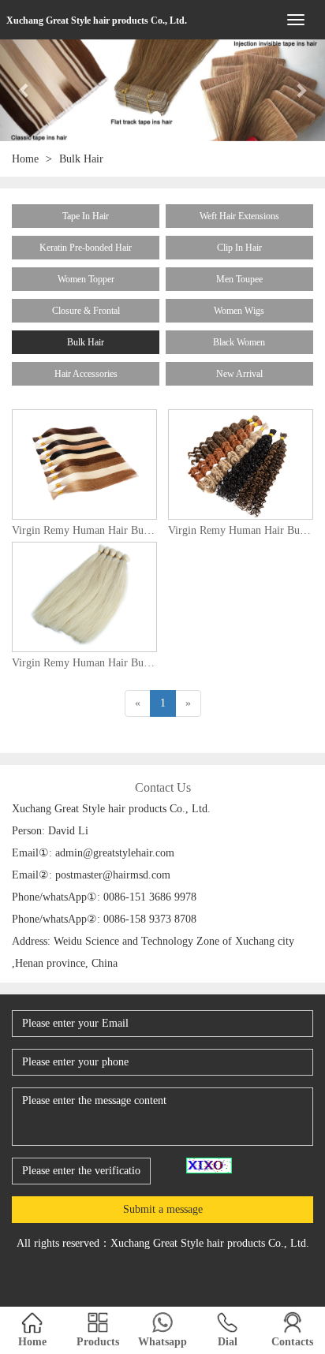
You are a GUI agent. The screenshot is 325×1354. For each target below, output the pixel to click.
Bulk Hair (85, 342)
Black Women (239, 342)
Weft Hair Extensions (239, 216)
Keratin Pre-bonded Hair (85, 247)
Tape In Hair (85, 216)
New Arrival (239, 373)
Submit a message (163, 1209)
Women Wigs (239, 310)
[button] (24, 90)
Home (25, 159)
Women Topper (86, 279)
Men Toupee (239, 279)
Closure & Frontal (86, 310)
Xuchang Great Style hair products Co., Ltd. (96, 20)
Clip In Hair (239, 247)
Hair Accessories (86, 373)
